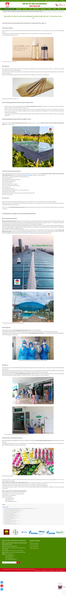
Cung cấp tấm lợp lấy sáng (9, 518)
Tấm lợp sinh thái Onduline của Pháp (11, 511)
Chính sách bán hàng (34, 546)
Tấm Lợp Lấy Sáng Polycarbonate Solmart (12, 509)
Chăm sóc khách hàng (34, 548)
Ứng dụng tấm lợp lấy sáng (9, 516)
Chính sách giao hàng (34, 543)
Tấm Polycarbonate (8, 519)
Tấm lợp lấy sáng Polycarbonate (10, 512)
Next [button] (63, 532)
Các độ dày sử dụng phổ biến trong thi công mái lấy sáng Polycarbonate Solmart (19, 508)
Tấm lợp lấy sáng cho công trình (10, 523)
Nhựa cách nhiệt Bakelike (9, 514)
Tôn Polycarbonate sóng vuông (10, 520)
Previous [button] (2, 532)
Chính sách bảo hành (34, 544)
